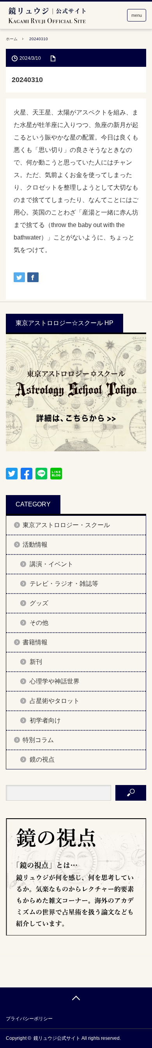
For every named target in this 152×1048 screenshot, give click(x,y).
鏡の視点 (42, 759)
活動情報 (35, 544)
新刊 (36, 661)
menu (136, 15)
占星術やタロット (55, 700)
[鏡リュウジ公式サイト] (47, 16)
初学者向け (45, 720)
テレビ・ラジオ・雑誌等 (64, 583)
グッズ (39, 603)
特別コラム (38, 740)
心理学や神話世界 (55, 681)
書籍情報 (35, 642)
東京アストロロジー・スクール (66, 525)
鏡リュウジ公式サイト (57, 1038)
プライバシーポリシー (29, 1018)
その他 (39, 622)
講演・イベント (51, 564)
